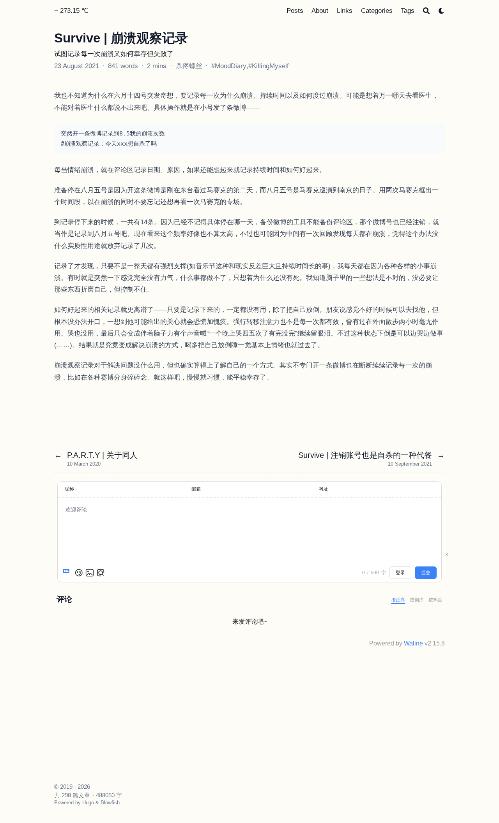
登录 (400, 572)
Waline (413, 643)
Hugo (88, 802)
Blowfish (110, 802)
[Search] (426, 10)
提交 (425, 572)
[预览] (100, 572)
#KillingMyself (268, 66)
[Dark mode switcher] (441, 10)
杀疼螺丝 (189, 66)
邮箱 (196, 489)
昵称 (69, 489)
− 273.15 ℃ (71, 10)
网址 (323, 489)
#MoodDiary (228, 66)
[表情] (78, 572)
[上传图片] (89, 572)
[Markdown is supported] (68, 572)
